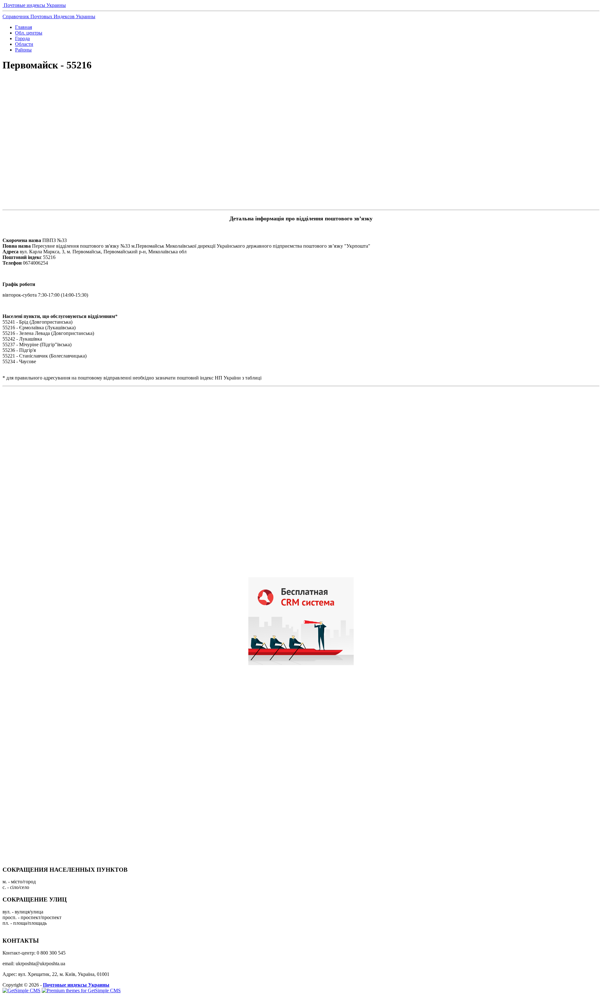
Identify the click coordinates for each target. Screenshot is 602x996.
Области (24, 44)
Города (22, 38)
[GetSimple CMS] (21, 990)
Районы (23, 49)
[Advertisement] (301, 99)
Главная (23, 27)
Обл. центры (28, 32)
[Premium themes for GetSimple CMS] (81, 990)
